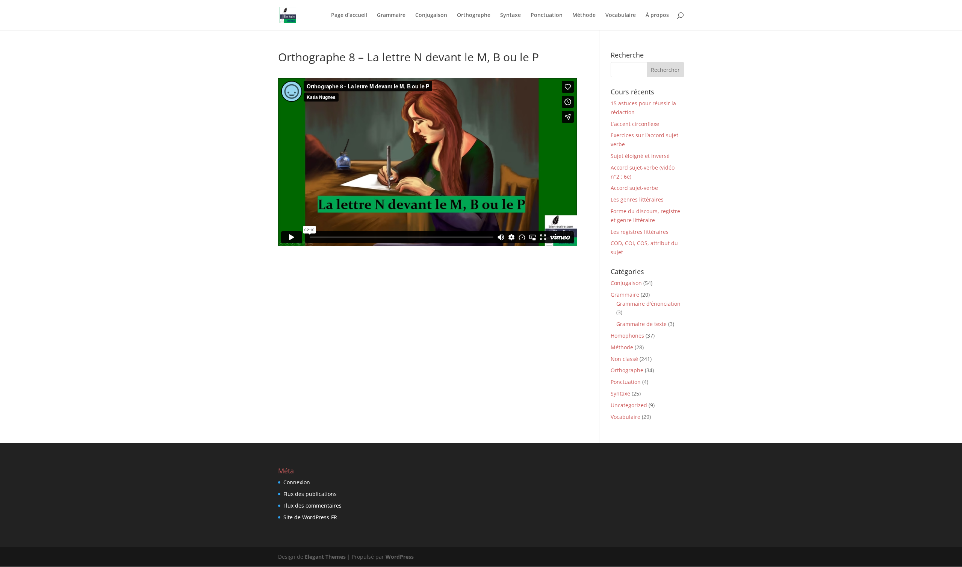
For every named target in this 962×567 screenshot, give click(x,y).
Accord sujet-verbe (634, 187)
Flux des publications (310, 493)
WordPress (400, 556)
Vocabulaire (620, 15)
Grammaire (391, 15)
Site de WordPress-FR (310, 517)
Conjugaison (431, 15)
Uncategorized (629, 405)
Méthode (584, 15)
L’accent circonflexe (635, 123)
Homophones (627, 335)
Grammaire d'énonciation (648, 303)
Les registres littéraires (640, 231)
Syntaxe (510, 15)
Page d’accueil (349, 15)
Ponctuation (547, 15)
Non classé (624, 358)
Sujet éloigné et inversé (640, 155)
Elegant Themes (325, 556)
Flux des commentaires (312, 505)
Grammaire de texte (641, 323)
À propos (657, 15)
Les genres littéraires (637, 199)
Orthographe (473, 15)
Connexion (296, 482)
